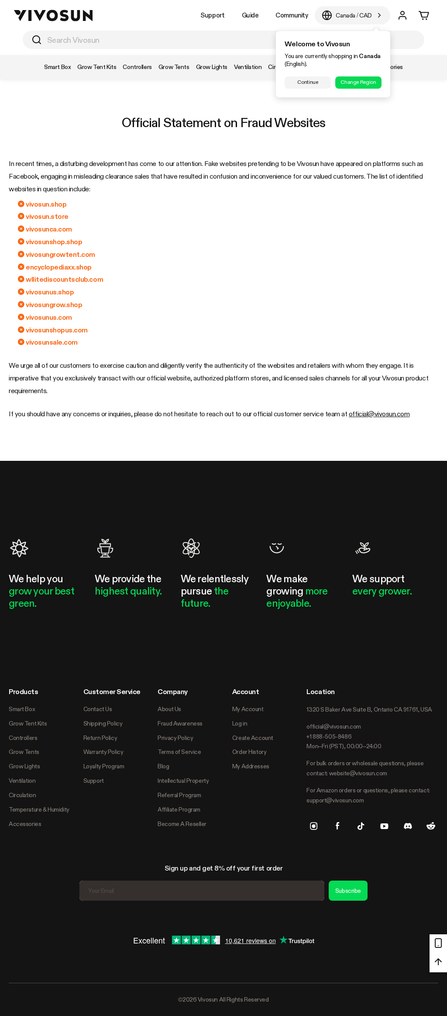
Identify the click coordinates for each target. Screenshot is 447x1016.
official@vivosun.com (379, 414)
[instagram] (313, 826)
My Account (248, 708)
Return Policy (100, 737)
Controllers (23, 737)
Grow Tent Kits (28, 723)
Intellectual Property (183, 780)
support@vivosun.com (335, 800)
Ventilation (22, 780)
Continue (307, 82)
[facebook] (337, 826)
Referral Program (179, 794)
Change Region (358, 82)
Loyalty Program (103, 766)
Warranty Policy (103, 751)
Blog (163, 766)
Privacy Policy (175, 737)
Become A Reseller (182, 823)
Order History (249, 751)
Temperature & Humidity (39, 809)
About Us (169, 708)
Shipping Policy (103, 723)
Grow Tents (24, 751)
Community (291, 15)
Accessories (25, 823)
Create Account (252, 737)
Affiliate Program (179, 809)
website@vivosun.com (358, 773)
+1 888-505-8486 (328, 736)
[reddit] (430, 826)
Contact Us (97, 708)
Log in (239, 723)
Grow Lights (24, 766)
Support (212, 15)
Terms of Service (179, 751)
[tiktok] (361, 826)
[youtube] (384, 826)
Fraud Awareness (180, 723)
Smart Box (22, 708)
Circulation (22, 794)
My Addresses (250, 766)
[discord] (407, 826)
